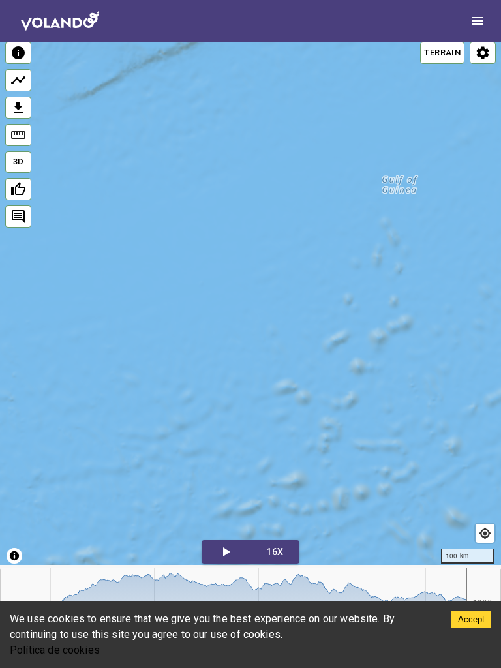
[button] (252, 284)
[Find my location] (485, 533)
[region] (250, 303)
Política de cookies (55, 650)
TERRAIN (442, 52)
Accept (471, 619)
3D (18, 161)
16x (274, 552)
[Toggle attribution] (14, 556)
